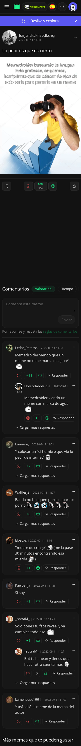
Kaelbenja (22, 585)
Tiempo (67, 288)
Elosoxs (21, 540)
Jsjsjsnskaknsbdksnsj (37, 35)
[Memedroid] (16, 6)
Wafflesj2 (22, 492)
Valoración (43, 288)
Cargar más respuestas (37, 427)
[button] (62, 6)
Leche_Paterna (26, 347)
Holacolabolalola (37, 386)
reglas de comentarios (60, 331)
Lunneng (21, 444)
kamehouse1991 (28, 699)
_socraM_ (22, 618)
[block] (75, 37)
